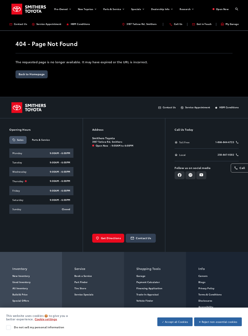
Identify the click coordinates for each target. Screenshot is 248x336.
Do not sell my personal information (39, 327)
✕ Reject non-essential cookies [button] (218, 321)
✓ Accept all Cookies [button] (175, 321)
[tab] (18, 140)
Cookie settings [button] (46, 319)
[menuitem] (63, 9)
